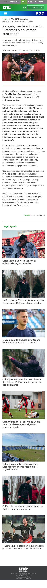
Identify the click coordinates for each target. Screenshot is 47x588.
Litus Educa (39, 2)
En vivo (35, 7)
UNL (6, 2)
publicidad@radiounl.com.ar (23, 577)
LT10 (23, 2)
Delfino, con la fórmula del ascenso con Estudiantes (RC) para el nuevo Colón (23, 301)
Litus (30, 2)
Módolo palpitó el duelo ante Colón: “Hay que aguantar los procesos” (21, 341)
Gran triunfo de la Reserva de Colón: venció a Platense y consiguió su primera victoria (21, 424)
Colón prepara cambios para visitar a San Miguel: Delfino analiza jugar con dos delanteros (21, 382)
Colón (5, 19)
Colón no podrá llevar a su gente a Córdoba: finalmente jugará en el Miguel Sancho (20, 467)
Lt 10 (7, 7)
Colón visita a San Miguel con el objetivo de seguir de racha (19, 262)
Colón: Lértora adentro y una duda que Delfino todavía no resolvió (22, 507)
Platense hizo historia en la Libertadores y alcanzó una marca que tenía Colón (23, 547)
